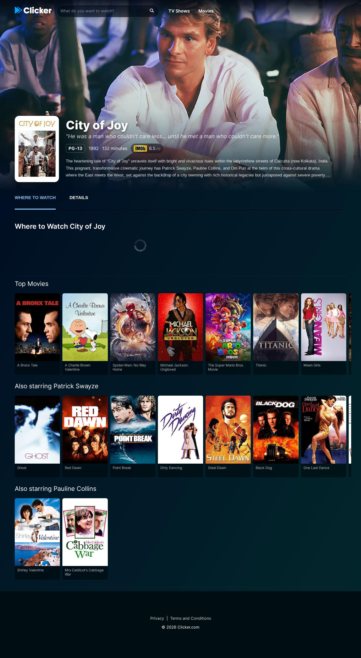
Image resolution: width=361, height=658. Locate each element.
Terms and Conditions (190, 618)
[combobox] (107, 11)
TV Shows (179, 10)
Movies (206, 10)
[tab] (39, 200)
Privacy (157, 618)
